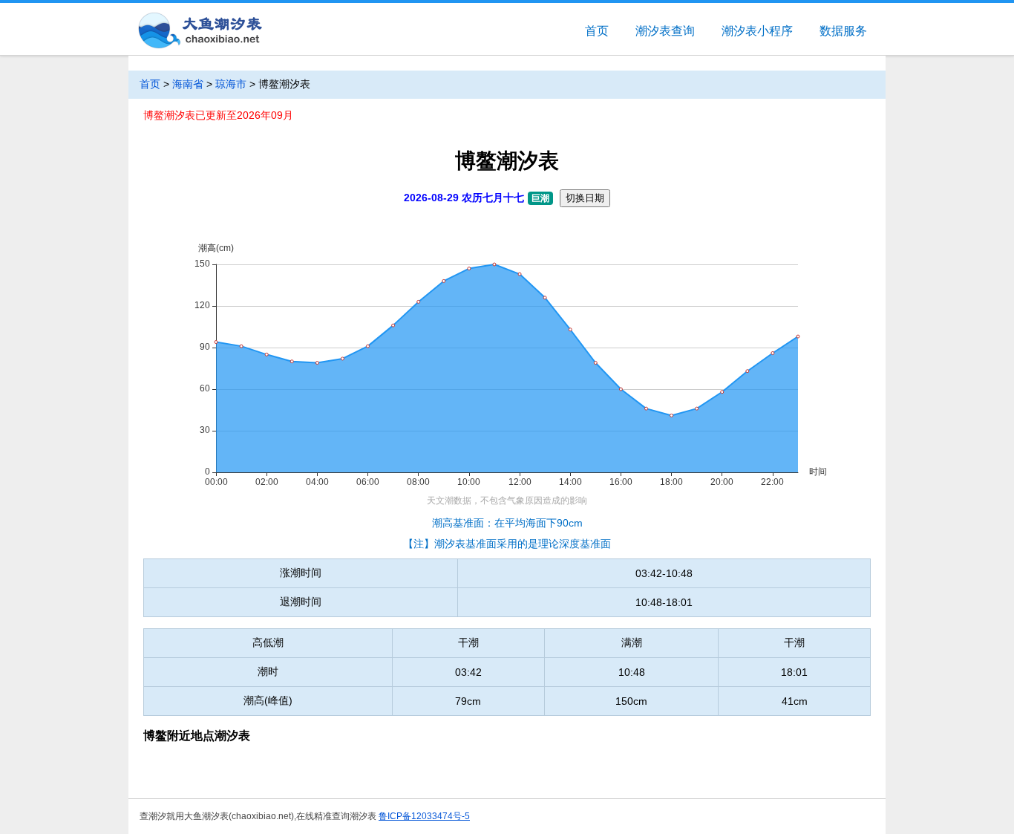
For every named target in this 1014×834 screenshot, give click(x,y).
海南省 (187, 84)
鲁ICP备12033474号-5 (424, 816)
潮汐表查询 (665, 31)
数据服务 (843, 31)
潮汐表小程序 (757, 31)
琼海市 (230, 84)
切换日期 (585, 197)
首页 (597, 31)
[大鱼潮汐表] (199, 31)
